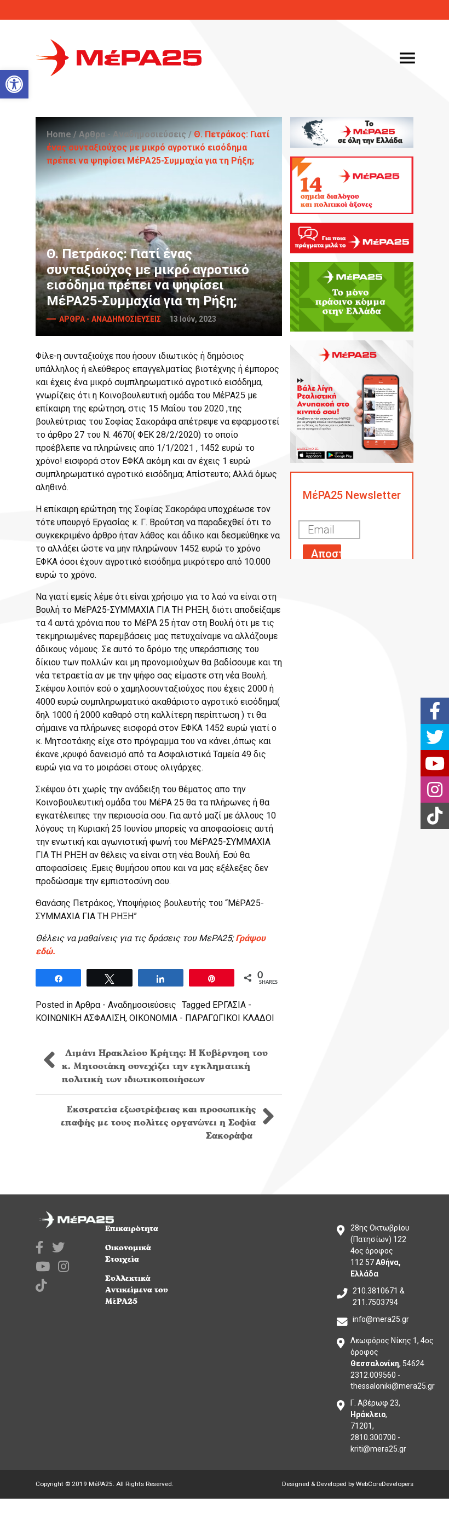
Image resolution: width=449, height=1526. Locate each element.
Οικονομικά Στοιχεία (128, 1253)
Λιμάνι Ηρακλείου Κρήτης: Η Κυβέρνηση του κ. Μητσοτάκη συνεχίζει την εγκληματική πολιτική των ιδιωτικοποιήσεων (165, 1066)
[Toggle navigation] (407, 58)
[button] (14, 84)
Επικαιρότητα (131, 1228)
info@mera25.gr (381, 1319)
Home (59, 134)
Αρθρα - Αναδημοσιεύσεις (132, 134)
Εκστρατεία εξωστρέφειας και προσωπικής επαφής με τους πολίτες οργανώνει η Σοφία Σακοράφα (158, 1122)
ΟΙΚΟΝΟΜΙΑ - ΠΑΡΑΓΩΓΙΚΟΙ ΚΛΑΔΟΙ (201, 1018)
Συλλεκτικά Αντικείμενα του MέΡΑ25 (136, 1290)
